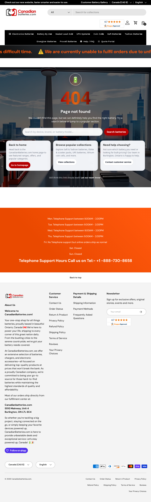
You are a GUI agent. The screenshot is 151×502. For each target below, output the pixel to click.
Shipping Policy (57, 332)
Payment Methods (83, 308)
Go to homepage (19, 165)
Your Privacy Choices (137, 491)
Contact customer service (118, 162)
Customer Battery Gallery (94, 2)
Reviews (53, 344)
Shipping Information (84, 303)
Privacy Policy (56, 320)
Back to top (75, 277)
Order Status (56, 308)
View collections (66, 162)
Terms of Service (58, 338)
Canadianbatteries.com (21, 479)
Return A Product (58, 314)
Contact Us (55, 303)
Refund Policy (56, 326)
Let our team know (91, 177)
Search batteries (116, 131)
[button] (135, 23)
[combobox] (96, 12)
